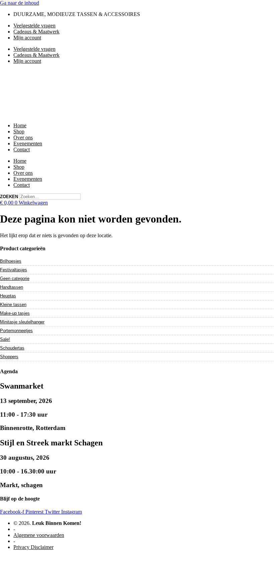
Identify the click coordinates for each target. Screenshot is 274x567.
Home (19, 125)
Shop (18, 131)
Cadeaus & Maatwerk (36, 31)
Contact (21, 149)
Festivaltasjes (13, 269)
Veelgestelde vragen (34, 25)
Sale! (5, 339)
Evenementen (27, 143)
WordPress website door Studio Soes (39, 558)
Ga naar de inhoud (19, 3)
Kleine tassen (13, 304)
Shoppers (9, 356)
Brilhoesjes (10, 261)
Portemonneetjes (16, 330)
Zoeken (9, 196)
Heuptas (8, 295)
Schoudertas (12, 347)
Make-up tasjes (15, 313)
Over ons (23, 137)
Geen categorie (14, 278)
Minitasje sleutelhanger (22, 321)
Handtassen (11, 287)
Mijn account (27, 37)
